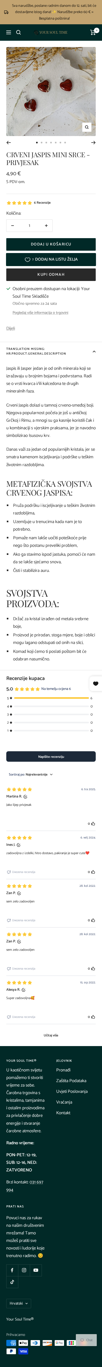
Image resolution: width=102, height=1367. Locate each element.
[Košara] (93, 32)
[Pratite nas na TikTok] (12, 1282)
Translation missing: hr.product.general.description (36, 351)
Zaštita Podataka (71, 1080)
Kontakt (63, 1113)
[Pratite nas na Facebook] (12, 1270)
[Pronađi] (18, 32)
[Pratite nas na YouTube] (36, 1270)
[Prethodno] (8, 142)
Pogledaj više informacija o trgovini (40, 313)
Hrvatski (16, 1303)
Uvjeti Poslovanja (72, 1091)
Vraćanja (64, 1102)
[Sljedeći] (93, 142)
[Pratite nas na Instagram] (24, 1270)
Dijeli (10, 328)
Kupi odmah (51, 274)
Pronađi (63, 1070)
